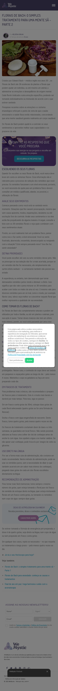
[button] (16, 360)
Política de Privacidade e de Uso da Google (24, 355)
